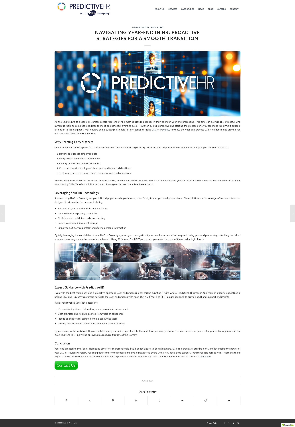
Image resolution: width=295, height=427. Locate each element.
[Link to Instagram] (238, 423)
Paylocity (165, 129)
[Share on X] (89, 400)
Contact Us (66, 365)
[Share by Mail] (228, 400)
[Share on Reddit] (205, 400)
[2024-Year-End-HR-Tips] (147, 83)
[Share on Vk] (182, 400)
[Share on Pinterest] (112, 400)
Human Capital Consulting (147, 27)
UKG (154, 129)
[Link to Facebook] (229, 423)
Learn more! (204, 356)
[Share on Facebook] (66, 400)
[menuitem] (159, 9)
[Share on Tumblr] (159, 400)
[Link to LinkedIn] (233, 423)
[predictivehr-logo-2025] (84, 9)
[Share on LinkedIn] (136, 400)
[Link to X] (224, 423)
